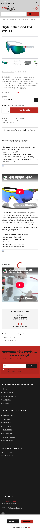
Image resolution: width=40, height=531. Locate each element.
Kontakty (6, 403)
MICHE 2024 (7, 433)
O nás (5, 389)
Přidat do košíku (24, 110)
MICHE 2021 (7, 426)
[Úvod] (8, 8)
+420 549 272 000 (9, 1)
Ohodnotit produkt (8, 72)
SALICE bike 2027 (9, 437)
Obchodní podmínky (10, 396)
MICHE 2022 (7, 430)
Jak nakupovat (8, 392)
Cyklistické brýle (11, 19)
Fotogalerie (7, 400)
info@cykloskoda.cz (20, 326)
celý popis (23, 88)
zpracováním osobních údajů (22, 370)
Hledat (24, 14)
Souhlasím (27, 521)
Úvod (3, 19)
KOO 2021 (6, 419)
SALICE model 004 (10, 340)
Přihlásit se (32, 366)
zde (28, 527)
